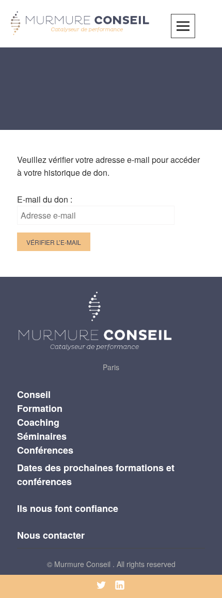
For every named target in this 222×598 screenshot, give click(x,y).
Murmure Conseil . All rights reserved (115, 564)
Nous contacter (51, 535)
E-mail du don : (44, 199)
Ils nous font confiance (67, 508)
